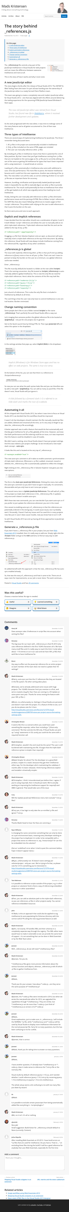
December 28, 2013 (57, 926)
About (17, 16)
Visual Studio (17, 583)
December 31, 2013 (57, 1046)
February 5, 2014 (58, 1122)
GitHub (48, 1205)
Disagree (17, 608)
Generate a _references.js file (19, 59)
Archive (10, 16)
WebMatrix (39, 113)
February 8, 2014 (58, 1137)
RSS (23, 16)
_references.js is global (16, 52)
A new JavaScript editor (16, 45)
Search (64, 16)
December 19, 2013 (57, 807)
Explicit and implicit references (19, 50)
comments (34, 583)
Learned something (45, 601)
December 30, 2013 (57, 1014)
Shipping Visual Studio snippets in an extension (25, 1196)
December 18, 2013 (57, 628)
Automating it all (14, 57)
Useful (17, 601)
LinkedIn (33, 1205)
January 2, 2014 (58, 1056)
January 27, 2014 (58, 1094)
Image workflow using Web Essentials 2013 (24, 1193)
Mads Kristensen (14, 6)
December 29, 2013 (57, 976)
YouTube (40, 1205)
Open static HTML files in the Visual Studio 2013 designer (29, 1198)
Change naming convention (18, 55)
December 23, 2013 (57, 895)
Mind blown (45, 608)
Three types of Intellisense (18, 48)
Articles (4, 16)
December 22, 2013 (57, 880)
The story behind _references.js (21, 28)
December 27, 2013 (57, 910)
